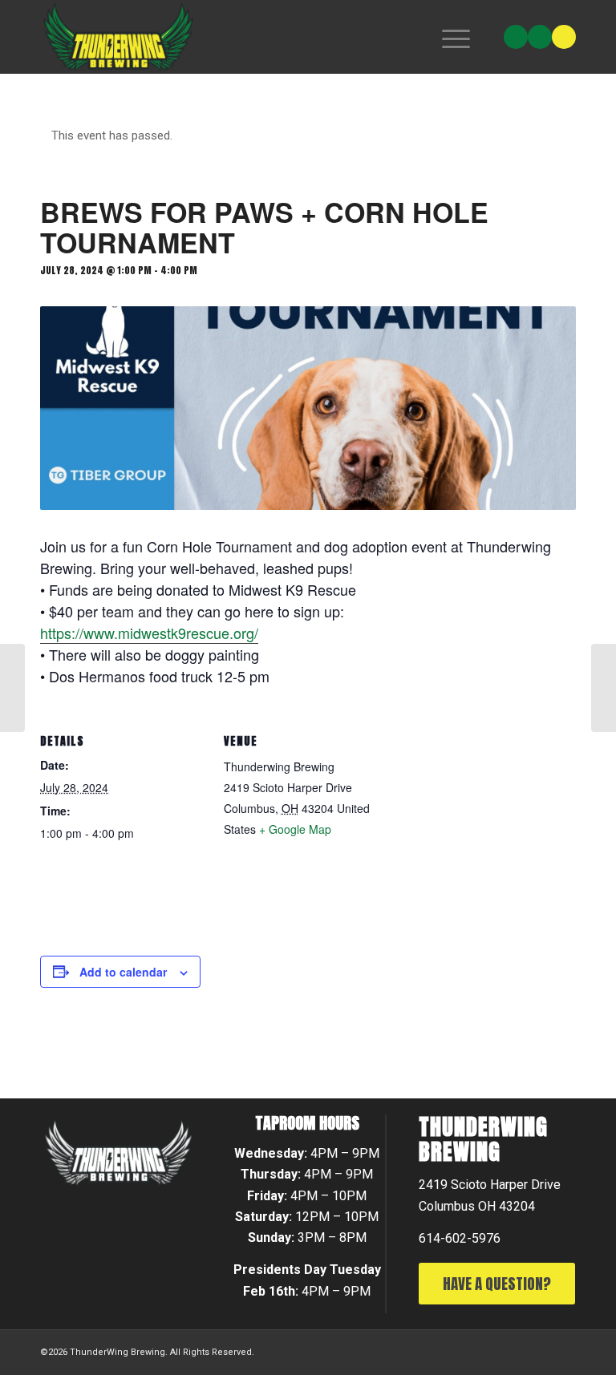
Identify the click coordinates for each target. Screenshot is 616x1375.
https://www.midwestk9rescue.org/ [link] (149, 632)
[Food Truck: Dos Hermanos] (12, 688)
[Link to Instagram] (516, 37)
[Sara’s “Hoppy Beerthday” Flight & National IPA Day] (603, 688)
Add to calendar (123, 972)
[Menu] (448, 37)
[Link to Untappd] (564, 37)
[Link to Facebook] (540, 37)
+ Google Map (295, 829)
